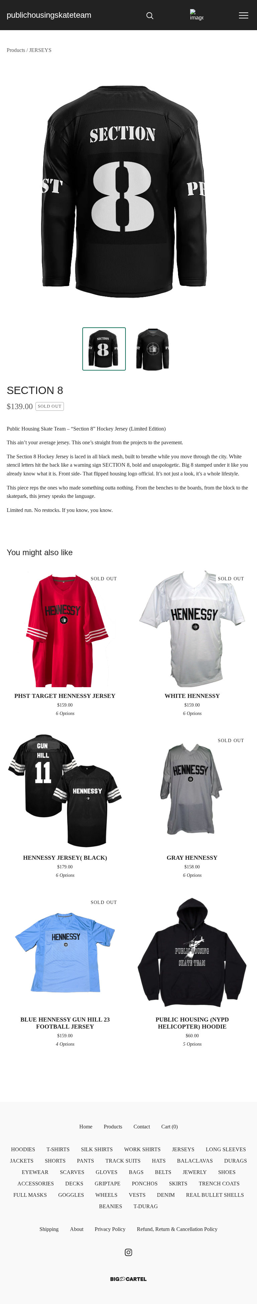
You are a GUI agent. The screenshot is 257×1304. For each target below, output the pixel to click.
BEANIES (110, 1206)
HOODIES (23, 1149)
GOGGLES (71, 1195)
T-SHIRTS (58, 1149)
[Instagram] (128, 1252)
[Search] (150, 15)
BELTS (163, 1172)
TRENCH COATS (219, 1183)
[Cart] (196, 15)
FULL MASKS (30, 1195)
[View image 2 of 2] (153, 349)
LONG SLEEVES (226, 1149)
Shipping (49, 1229)
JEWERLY (195, 1172)
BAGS (136, 1172)
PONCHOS (145, 1183)
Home (85, 1126)
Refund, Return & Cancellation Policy (177, 1229)
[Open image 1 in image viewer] (128, 192)
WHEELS (106, 1195)
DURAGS (235, 1161)
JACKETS (21, 1161)
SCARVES (72, 1172)
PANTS (85, 1161)
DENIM (166, 1195)
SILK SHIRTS (97, 1149)
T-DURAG (146, 1206)
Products (16, 50)
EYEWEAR (35, 1172)
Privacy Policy (110, 1229)
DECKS (74, 1183)
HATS (159, 1161)
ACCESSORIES (35, 1183)
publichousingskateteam (49, 14)
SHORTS (55, 1161)
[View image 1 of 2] (104, 349)
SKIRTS (178, 1183)
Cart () (169, 1126)
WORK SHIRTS (142, 1149)
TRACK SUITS (123, 1161)
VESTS (137, 1195)
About (76, 1229)
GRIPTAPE (107, 1183)
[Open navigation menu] (243, 15)
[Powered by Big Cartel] (128, 1279)
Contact (142, 1126)
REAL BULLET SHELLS (215, 1195)
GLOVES (106, 1172)
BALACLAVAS (195, 1161)
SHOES (227, 1172)
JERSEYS (40, 50)
